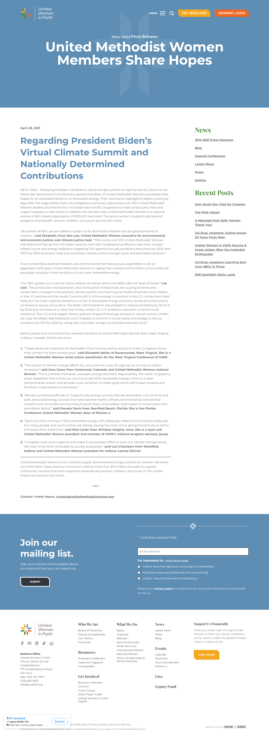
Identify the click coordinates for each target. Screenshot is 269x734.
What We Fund (126, 646)
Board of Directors (90, 630)
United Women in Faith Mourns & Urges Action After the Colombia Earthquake (220, 250)
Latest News (204, 164)
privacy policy (163, 588)
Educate (122, 638)
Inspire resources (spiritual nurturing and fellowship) (178, 566)
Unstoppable (86, 666)
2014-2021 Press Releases (214, 140)
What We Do (127, 624)
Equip (120, 630)
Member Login (231, 13)
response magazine (90, 662)
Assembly (161, 658)
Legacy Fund (165, 686)
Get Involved (194, 13)
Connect (83, 686)
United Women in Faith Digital (93, 700)
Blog (198, 148)
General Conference (210, 156)
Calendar (161, 654)
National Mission (127, 654)
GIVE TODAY (206, 654)
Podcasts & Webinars (91, 658)
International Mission (130, 650)
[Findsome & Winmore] (226, 726)
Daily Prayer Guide (90, 694)
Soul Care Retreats (167, 662)
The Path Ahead (207, 212)
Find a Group (86, 690)
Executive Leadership (91, 634)
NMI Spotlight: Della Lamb (215, 274)
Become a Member (90, 682)
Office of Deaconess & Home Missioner (131, 659)
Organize (122, 634)
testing (200, 180)
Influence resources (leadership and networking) (175, 572)
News (159, 624)
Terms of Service (119, 724)
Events (160, 648)
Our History (85, 638)
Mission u (161, 666)
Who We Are (88, 624)
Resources (86, 652)
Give (159, 676)
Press (199, 172)
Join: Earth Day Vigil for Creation (220, 204)
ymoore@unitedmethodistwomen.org (85, 496)
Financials (84, 642)
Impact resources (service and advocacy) (170, 578)
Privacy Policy (98, 724)
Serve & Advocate (128, 642)
